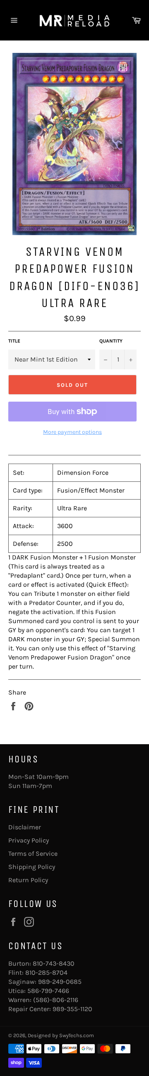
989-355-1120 (72, 1009)
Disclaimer (24, 827)
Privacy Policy (28, 840)
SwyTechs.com (76, 1035)
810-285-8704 (46, 972)
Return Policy (28, 880)
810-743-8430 (53, 963)
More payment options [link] (72, 432)
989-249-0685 (60, 982)
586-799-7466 (48, 991)
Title (14, 341)
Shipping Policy (31, 867)
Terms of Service (33, 853)
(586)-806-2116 (55, 1000)
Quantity (111, 341)
